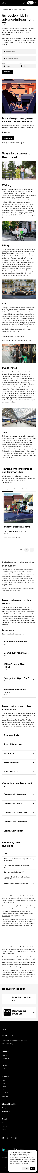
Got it (32, 1168)
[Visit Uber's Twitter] (16, 1138)
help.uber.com (6, 915)
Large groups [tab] (7, 489)
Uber (4, 3)
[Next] (32, 550)
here (27, 1163)
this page (19, 967)
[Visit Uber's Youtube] (7, 1138)
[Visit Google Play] (8, 1150)
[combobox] (6, 52)
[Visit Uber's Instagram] (12, 1138)
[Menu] (35, 2)
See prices (7, 72)
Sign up (30, 3)
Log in (23, 3)
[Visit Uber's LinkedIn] (3, 1138)
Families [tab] (16, 489)
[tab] (31, 489)
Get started (8, 138)
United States (6, 9)
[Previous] (26, 550)
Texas (15, 9)
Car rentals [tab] (25, 489)
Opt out (25, 1168)
